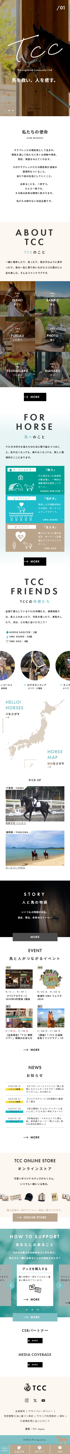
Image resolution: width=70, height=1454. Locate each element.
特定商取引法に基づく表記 (18, 1415)
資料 (62, 1415)
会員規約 (20, 1411)
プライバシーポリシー (40, 1411)
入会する (19, 1451)
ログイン (40, 1451)
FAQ (60, 1451)
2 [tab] (9, 110)
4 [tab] (43, 1310)
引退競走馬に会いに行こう (35, 1420)
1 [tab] (5, 110)
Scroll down (35, 108)
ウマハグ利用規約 (46, 1415)
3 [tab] (13, 110)
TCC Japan (39, 1428)
